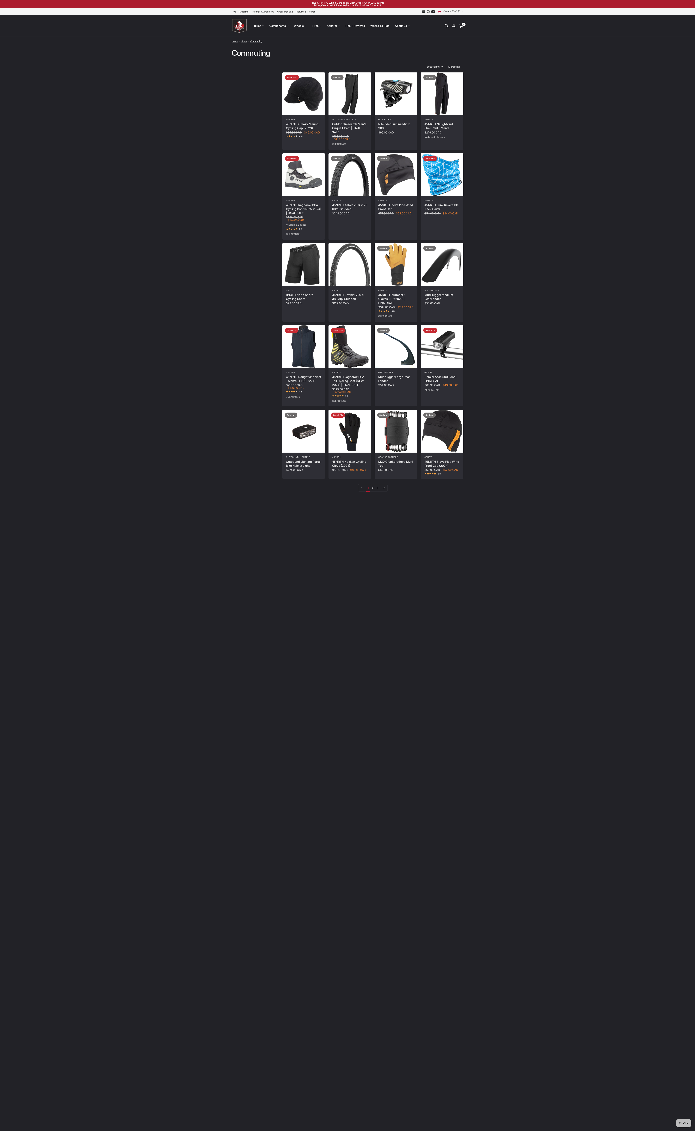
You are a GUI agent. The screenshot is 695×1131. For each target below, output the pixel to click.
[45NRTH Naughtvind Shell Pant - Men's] (442, 93)
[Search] (446, 26)
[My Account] (453, 26)
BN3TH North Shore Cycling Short (299, 297)
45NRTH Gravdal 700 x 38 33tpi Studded (348, 297)
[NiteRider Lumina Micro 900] (396, 93)
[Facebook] (423, 11)
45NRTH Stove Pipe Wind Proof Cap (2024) (441, 463)
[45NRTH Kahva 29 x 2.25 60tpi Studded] (349, 174)
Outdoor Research (344, 119)
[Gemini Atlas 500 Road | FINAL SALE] (442, 346)
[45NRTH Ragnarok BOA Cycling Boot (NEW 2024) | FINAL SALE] (303, 174)
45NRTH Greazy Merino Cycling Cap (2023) (302, 126)
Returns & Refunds (305, 11)
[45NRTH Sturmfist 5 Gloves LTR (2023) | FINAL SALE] (396, 264)
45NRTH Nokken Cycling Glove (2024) (349, 463)
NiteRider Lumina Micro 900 (394, 126)
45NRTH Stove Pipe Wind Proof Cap (395, 207)
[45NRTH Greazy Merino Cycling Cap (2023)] (303, 93)
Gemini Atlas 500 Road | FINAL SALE (440, 379)
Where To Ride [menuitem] (379, 26)
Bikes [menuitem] (257, 26)
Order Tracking (285, 11)
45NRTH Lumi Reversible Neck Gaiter (441, 207)
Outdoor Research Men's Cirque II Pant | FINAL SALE (349, 128)
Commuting (256, 41)
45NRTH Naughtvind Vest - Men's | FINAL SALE (303, 379)
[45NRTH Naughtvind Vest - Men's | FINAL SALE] (303, 346)
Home (235, 41)
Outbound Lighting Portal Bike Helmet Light (303, 463)
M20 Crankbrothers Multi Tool (395, 463)
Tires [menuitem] (315, 26)
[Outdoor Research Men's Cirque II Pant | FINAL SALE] (349, 93)
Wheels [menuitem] (299, 26)
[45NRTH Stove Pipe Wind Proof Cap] (396, 174)
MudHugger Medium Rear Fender (438, 297)
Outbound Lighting (298, 457)
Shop (244, 41)
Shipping (243, 11)
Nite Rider (384, 119)
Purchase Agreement (263, 11)
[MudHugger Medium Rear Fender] (442, 264)
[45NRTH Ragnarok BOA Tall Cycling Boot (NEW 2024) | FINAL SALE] (349, 346)
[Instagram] (428, 11)
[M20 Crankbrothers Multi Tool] (396, 431)
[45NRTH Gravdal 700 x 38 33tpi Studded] (349, 264)
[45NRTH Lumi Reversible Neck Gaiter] (442, 174)
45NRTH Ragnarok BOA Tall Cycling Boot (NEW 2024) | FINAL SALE (348, 381)
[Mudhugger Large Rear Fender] (396, 346)
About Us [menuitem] (401, 26)
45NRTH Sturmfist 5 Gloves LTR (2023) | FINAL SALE (392, 299)
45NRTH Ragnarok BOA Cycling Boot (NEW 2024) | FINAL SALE (303, 209)
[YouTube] (433, 11)
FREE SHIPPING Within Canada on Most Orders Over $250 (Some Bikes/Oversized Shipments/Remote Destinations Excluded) (347, 4)
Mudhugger (431, 290)
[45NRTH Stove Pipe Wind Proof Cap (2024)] (442, 431)
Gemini (428, 372)
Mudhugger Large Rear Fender (394, 379)
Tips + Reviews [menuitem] (355, 26)
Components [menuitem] (277, 26)
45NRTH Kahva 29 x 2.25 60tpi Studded (349, 207)
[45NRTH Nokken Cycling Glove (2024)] (349, 431)
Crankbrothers (388, 457)
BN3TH (290, 290)
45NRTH (290, 119)
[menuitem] (235, 11)
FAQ (234, 11)
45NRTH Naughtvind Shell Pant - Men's (438, 126)
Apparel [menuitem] (332, 26)
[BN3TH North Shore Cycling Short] (303, 264)
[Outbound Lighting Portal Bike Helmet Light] (303, 431)
